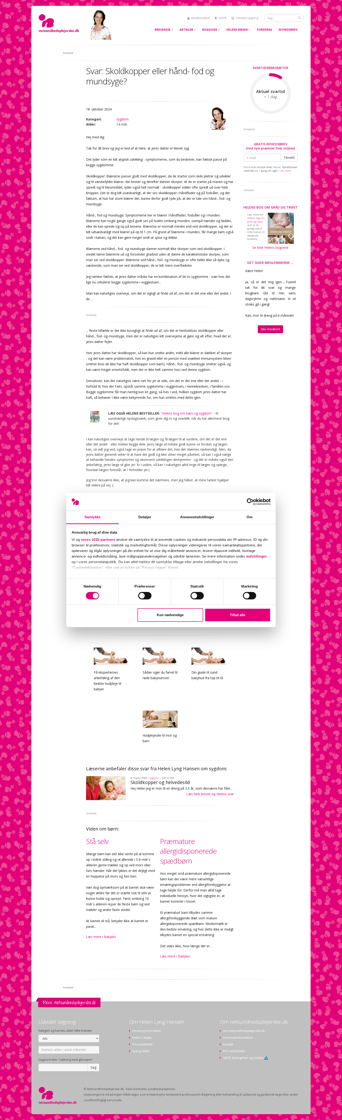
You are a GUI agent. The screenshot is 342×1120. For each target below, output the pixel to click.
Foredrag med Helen (146, 1031)
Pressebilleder (142, 1044)
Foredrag (264, 30)
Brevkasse (163, 30)
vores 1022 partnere (98, 540)
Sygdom (122, 119)
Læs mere (285, 170)
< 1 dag (270, 96)
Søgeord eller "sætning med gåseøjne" (65, 1060)
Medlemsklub (200, 18)
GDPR (222, 18)
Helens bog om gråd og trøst (270, 207)
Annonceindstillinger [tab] (197, 517)
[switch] (144, 595)
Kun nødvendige (170, 615)
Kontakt (228, 1044)
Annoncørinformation (238, 1038)
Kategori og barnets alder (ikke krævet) (64, 1031)
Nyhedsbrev (288, 30)
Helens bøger (237, 30)
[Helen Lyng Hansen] (217, 118)
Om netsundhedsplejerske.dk (244, 1031)
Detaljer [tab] (144, 517)
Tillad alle (237, 615)
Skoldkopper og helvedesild (160, 782)
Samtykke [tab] (92, 517)
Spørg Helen (141, 1051)
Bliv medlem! (270, 329)
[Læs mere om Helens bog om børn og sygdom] (95, 416)
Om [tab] (249, 517)
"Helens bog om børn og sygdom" (186, 413)
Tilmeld (289, 157)
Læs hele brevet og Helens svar (210, 794)
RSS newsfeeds (234, 1051)
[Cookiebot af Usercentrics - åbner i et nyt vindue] (250, 501)
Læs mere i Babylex (101, 936)
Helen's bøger (142, 1038)
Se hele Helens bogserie (270, 247)
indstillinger (256, 556)
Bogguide (210, 30)
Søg (93, 1067)
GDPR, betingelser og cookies (244, 1058)
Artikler (187, 30)
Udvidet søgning (247, 18)
